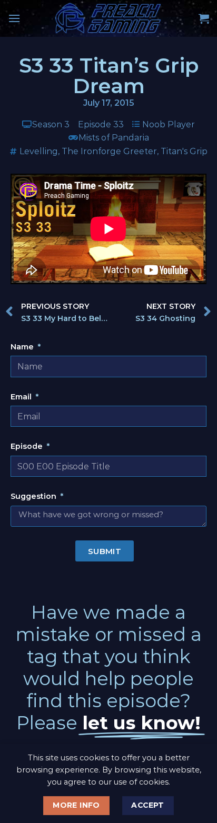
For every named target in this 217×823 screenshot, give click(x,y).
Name (23, 347)
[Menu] (14, 18)
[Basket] (204, 18)
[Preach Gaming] (108, 18)
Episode (28, 446)
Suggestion (34, 496)
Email (22, 397)
